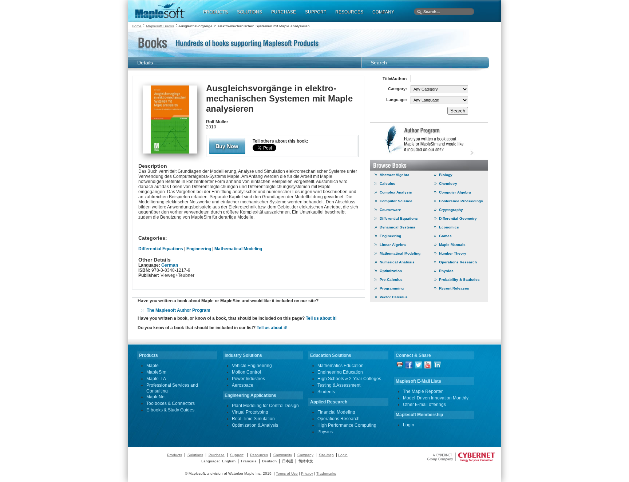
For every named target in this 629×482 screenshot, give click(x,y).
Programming (392, 288)
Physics (446, 271)
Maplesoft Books (160, 26)
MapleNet (156, 396)
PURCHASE (283, 12)
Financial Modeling (336, 412)
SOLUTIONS (249, 12)
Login (408, 424)
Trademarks (326, 473)
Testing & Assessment (338, 385)
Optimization (391, 271)
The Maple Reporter (423, 391)
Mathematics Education (340, 365)
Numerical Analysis (397, 262)
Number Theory (452, 253)
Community (282, 455)
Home (137, 26)
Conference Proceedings (461, 201)
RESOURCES (349, 12)
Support (237, 455)
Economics (449, 227)
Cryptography (451, 210)
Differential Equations (160, 248)
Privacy (307, 473)
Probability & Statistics (459, 280)
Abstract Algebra (395, 175)
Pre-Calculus (391, 280)
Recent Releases (454, 288)
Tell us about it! (321, 318)
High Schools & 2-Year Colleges (349, 378)
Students (326, 391)
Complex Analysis (396, 192)
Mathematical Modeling (238, 248)
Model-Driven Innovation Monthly (435, 398)
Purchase (217, 455)
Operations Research (458, 262)
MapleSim (156, 372)
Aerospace (242, 385)
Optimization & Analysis (255, 425)
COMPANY (383, 12)
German (169, 265)
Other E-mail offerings (424, 404)
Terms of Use (287, 473)
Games (445, 236)
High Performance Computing (346, 425)
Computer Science (396, 201)
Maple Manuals (452, 245)
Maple (152, 365)
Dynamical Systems (397, 227)
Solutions (195, 455)
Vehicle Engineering (252, 365)
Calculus (387, 184)
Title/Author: (395, 78)
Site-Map (326, 455)
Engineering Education (340, 372)
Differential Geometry (458, 218)
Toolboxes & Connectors (170, 403)
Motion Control (246, 372)
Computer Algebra (455, 192)
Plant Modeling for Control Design (265, 405)
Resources (259, 455)
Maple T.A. (156, 378)
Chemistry (448, 184)
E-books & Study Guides (170, 410)
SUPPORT (315, 12)
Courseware (390, 210)
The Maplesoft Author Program (178, 310)
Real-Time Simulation (253, 418)
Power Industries (248, 378)
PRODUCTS (215, 12)
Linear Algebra (393, 245)
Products (174, 455)
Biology (445, 175)
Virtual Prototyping (250, 412)
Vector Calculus (394, 297)
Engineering (198, 248)
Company (305, 455)
